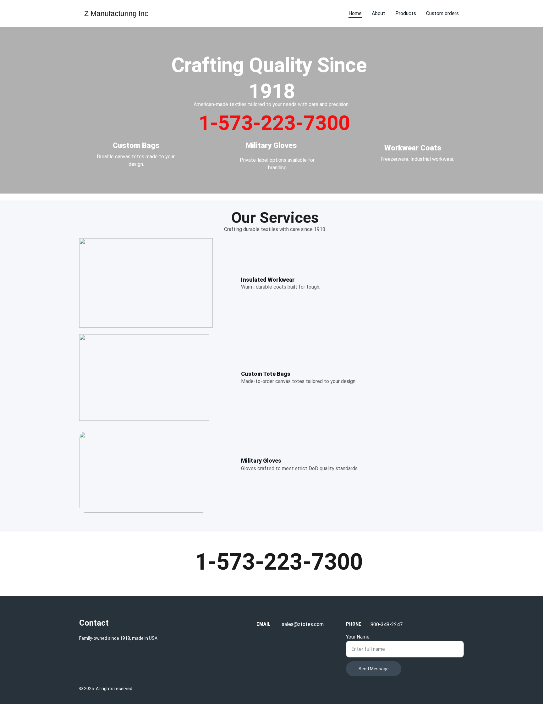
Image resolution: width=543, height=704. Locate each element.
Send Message (374, 668)
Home (355, 13)
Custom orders (442, 13)
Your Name (358, 637)
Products (405, 13)
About (378, 13)
